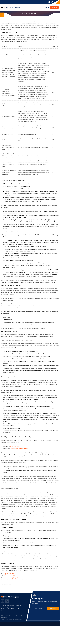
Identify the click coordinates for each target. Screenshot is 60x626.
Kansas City (9, 624)
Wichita (32, 624)
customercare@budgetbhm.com (20, 448)
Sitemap (3, 611)
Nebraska (22, 624)
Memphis (16, 624)
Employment (19, 605)
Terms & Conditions (14, 607)
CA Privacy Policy (5, 609)
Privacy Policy (4, 607)
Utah (27, 624)
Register (54, 7)
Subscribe (53, 608)
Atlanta (3, 624)
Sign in (47, 7)
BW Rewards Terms (16, 609)
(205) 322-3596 (15, 446)
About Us (3, 605)
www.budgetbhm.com (13, 576)
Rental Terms (10, 605)
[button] (2, 15)
